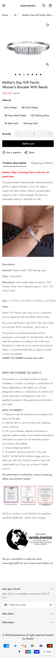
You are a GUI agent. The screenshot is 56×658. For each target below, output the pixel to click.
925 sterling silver (40, 115)
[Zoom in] (47, 64)
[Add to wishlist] (47, 25)
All (15, 15)
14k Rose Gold (30, 123)
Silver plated (10, 107)
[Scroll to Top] (51, 642)
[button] (50, 5)
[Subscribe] (50, 604)
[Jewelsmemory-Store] (28, 5)
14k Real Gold (11, 123)
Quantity (6, 134)
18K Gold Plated (29, 107)
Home (5, 15)
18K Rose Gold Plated (15, 115)
